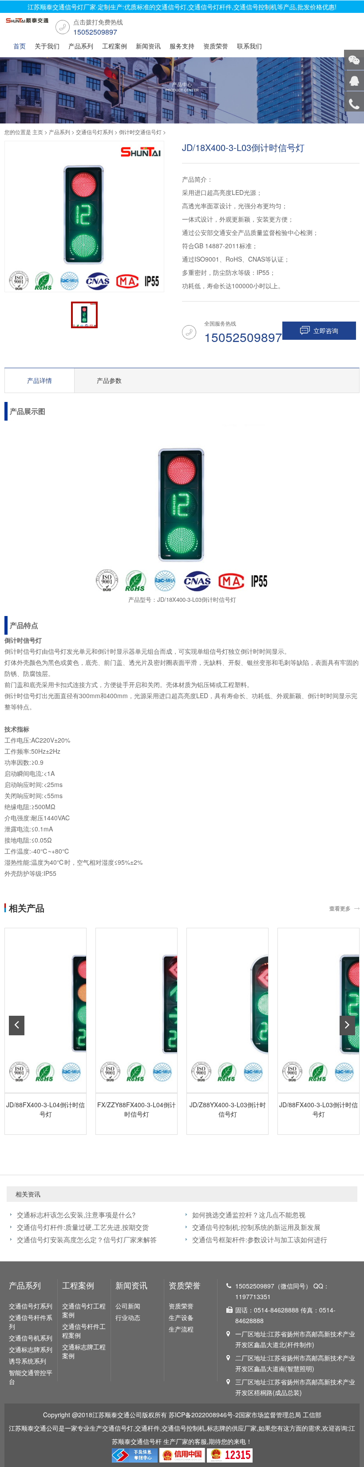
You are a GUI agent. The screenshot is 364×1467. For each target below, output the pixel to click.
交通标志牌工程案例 (84, 1351)
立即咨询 (325, 330)
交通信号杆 (146, 1441)
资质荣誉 (215, 45)
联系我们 (249, 45)
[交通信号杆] (26, 22)
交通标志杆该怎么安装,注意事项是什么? (76, 1214)
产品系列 (80, 45)
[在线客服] (354, 81)
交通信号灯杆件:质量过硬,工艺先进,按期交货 (83, 1227)
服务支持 (182, 45)
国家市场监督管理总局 (270, 1414)
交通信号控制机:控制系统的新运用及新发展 (256, 1227)
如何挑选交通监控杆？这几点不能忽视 (248, 1214)
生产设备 (181, 1317)
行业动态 (127, 1317)
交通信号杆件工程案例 (84, 1331)
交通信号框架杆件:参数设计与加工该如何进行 (259, 1239)
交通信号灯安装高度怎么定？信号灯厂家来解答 (87, 1239)
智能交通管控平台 (30, 1377)
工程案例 (114, 45)
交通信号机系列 (30, 1337)
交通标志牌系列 (30, 1349)
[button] (16, 1025)
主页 (37, 131)
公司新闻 (127, 1305)
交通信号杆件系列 (30, 1322)
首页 (19, 45)
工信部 (312, 1414)
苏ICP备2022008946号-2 (204, 1414)
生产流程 (181, 1328)
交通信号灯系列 (94, 131)
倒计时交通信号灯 (140, 131)
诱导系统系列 (27, 1360)
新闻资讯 (148, 45)
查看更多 (340, 908)
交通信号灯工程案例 (84, 1310)
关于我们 (47, 45)
